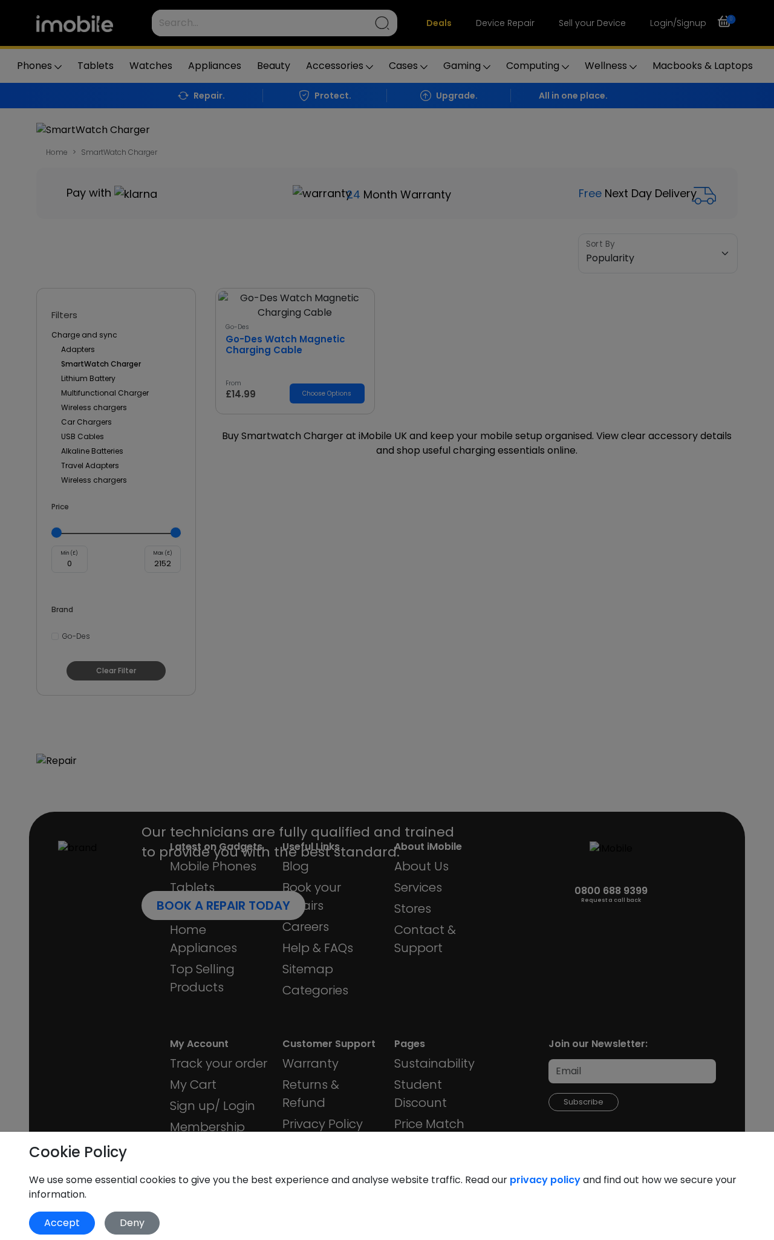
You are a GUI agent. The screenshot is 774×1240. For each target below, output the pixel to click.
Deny (132, 1223)
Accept (62, 1223)
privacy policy (546, 1180)
